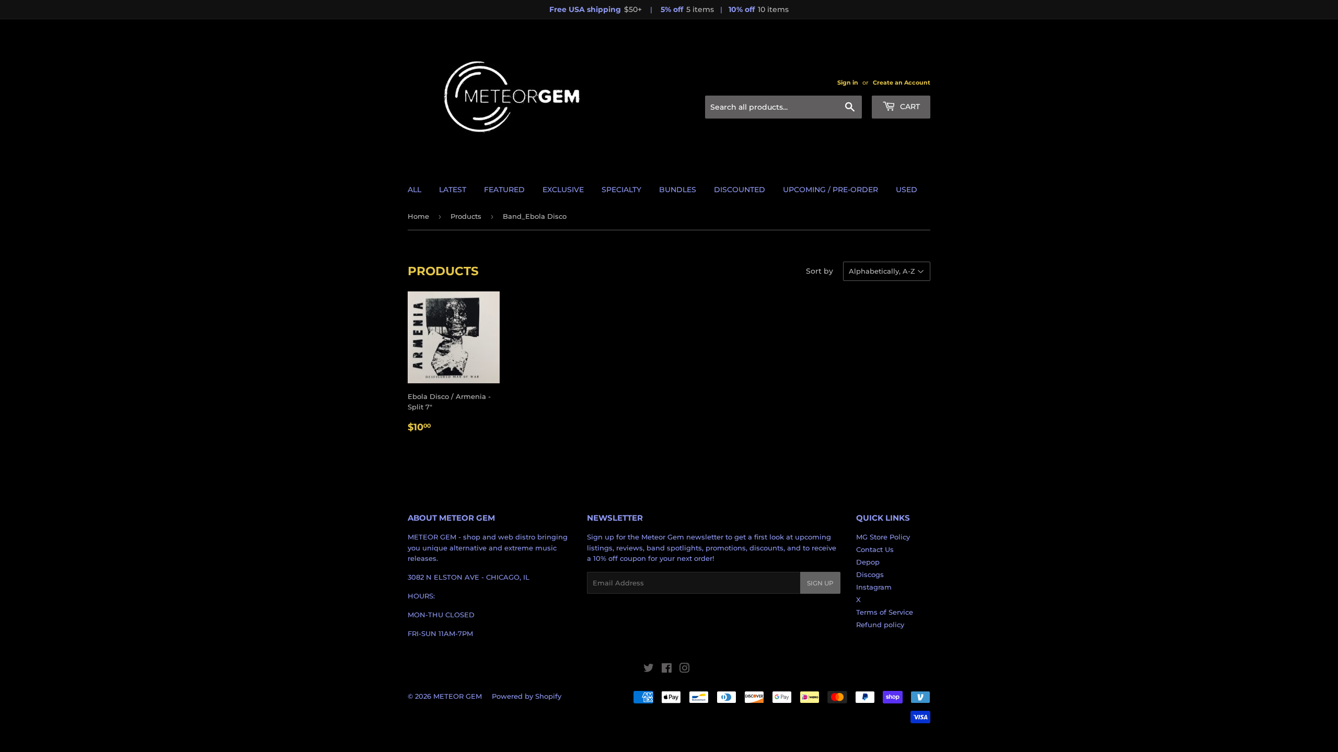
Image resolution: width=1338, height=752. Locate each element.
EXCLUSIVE (563, 189)
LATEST (452, 189)
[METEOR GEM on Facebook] (666, 669)
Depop (868, 562)
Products (466, 216)
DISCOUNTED (739, 189)
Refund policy (880, 624)
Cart (909, 106)
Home (418, 216)
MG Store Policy (883, 537)
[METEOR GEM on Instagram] (684, 669)
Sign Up (820, 583)
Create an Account (901, 82)
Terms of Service (884, 612)
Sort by (819, 271)
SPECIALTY (621, 189)
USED (906, 189)
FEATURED (504, 189)
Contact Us (875, 549)
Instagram (874, 587)
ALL (414, 189)
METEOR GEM (457, 696)
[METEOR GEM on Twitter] (648, 669)
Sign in (847, 82)
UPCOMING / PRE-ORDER (830, 189)
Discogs (870, 574)
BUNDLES (677, 189)
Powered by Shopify (526, 696)
